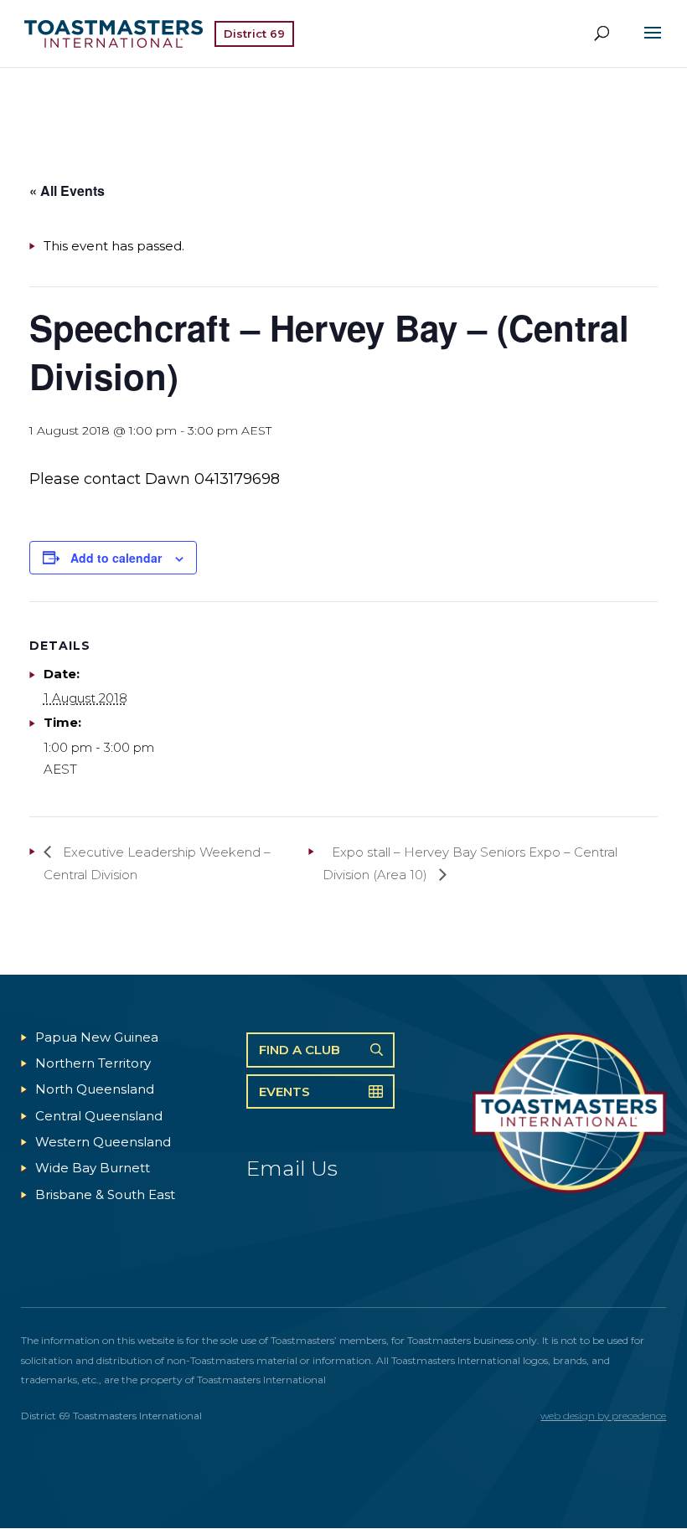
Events (284, 1091)
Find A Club (299, 1050)
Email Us (292, 1168)
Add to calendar (116, 557)
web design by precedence (603, 1415)
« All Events (67, 190)
